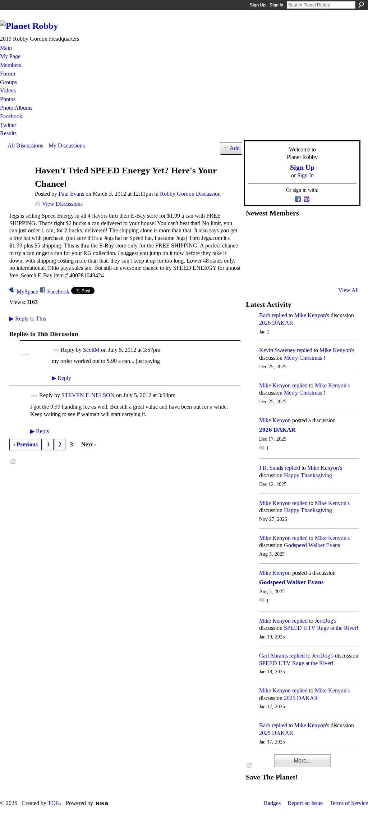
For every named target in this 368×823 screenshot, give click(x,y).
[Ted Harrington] (254, 270)
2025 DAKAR (301, 698)
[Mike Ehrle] (307, 232)
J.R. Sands (271, 468)
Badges (272, 803)
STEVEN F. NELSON (88, 395)
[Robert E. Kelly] (325, 270)
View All (348, 290)
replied (279, 315)
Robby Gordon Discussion (190, 194)
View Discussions (62, 204)
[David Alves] (272, 251)
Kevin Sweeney (277, 350)
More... (302, 761)
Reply (61, 378)
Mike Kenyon (275, 385)
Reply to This (27, 318)
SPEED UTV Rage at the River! (321, 628)
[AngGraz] (325, 251)
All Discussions (25, 145)
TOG (54, 803)
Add (235, 148)
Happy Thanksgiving (308, 475)
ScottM (91, 350)
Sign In (276, 5)
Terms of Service (349, 803)
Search (361, 4)
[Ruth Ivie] (289, 251)
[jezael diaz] (272, 232)
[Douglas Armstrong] (254, 232)
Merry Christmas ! (304, 358)
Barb (264, 315)
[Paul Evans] (19, 184)
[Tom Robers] (307, 251)
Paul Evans (71, 194)
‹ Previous (25, 444)
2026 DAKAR (276, 323)
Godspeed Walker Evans (312, 545)
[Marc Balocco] (325, 232)
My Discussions (67, 145)
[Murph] (272, 270)
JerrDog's (325, 621)
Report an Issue (305, 803)
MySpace (27, 291)
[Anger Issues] (289, 270)
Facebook (58, 291)
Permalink (55, 350)
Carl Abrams (273, 656)
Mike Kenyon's (311, 315)
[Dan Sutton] (342, 232)
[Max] (342, 251)
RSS (13, 462)
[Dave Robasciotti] (254, 251)
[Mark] (307, 270)
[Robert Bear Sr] (342, 270)
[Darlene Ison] (289, 232)
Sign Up (258, 5)
